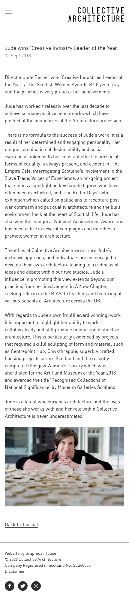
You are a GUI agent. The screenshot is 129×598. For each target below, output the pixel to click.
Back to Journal (21, 524)
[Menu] (8, 10)
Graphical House (41, 553)
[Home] (96, 14)
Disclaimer (15, 571)
